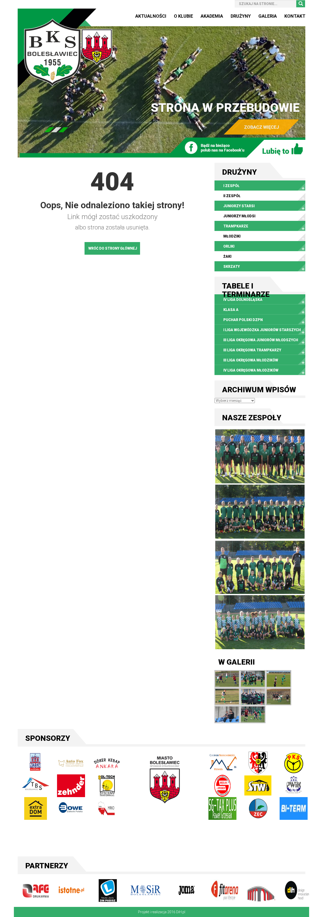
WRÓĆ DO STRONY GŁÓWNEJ (112, 248)
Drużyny (241, 16)
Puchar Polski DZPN (243, 320)
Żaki (227, 256)
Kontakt (294, 16)
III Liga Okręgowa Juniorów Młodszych (260, 340)
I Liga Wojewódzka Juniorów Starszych (262, 330)
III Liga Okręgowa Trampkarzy (252, 350)
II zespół (231, 196)
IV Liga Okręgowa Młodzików (250, 370)
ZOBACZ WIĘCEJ (261, 127)
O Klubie (183, 16)
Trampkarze (235, 226)
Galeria (267, 16)
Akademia (212, 16)
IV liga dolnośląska (242, 300)
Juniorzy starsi (239, 206)
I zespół (231, 186)
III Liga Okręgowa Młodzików (250, 360)
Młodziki (231, 236)
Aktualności (150, 16)
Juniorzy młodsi (239, 216)
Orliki (228, 246)
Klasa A (230, 310)
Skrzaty (231, 267)
